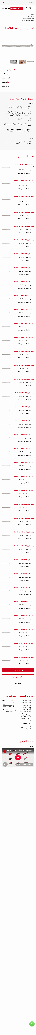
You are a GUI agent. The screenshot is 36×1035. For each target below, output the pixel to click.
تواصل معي (18, 683)
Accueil (32, 14)
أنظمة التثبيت (31, 16)
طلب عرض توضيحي (18, 670)
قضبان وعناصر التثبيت (28, 18)
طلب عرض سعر (18, 676)
